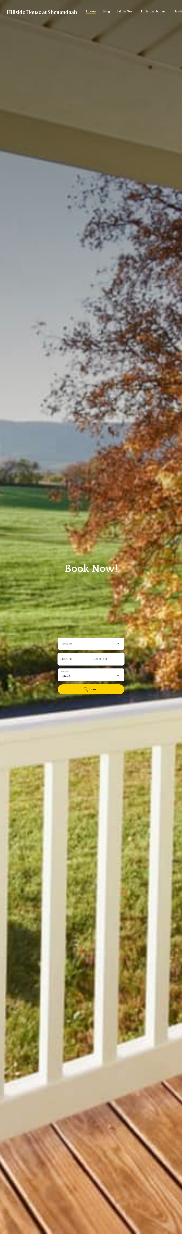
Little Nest (125, 11)
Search (94, 689)
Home (91, 11)
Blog (106, 11)
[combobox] (91, 644)
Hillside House (153, 11)
